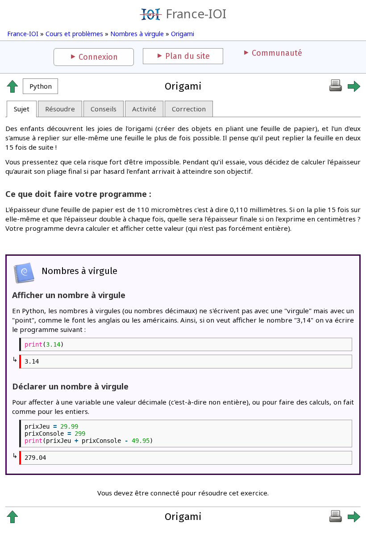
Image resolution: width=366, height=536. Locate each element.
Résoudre (60, 108)
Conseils (103, 108)
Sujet (21, 108)
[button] (40, 86)
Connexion (98, 57)
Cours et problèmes (74, 33)
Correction (189, 108)
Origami (182, 33)
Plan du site (187, 56)
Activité (144, 108)
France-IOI (196, 13)
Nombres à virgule (137, 33)
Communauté (277, 53)
